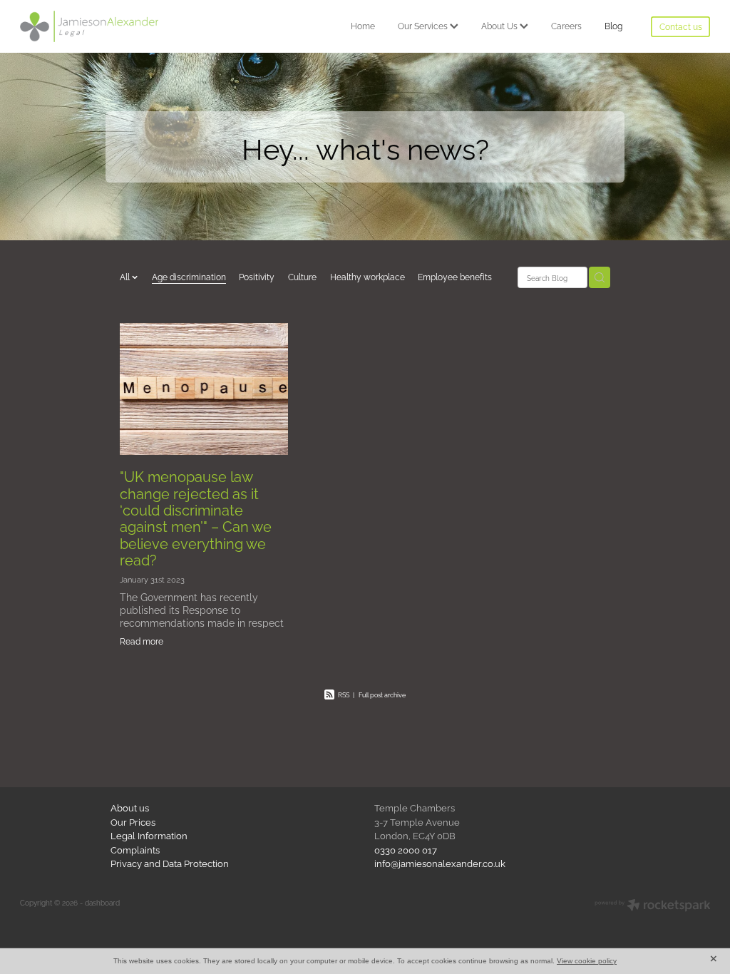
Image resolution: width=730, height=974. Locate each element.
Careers (566, 25)
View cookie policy (587, 961)
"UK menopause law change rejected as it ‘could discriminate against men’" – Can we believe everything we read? (196, 517)
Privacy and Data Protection (169, 862)
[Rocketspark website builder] (653, 905)
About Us (500, 25)
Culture (302, 276)
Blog (613, 25)
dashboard (102, 902)
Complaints (135, 849)
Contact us (680, 26)
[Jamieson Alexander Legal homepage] (89, 26)
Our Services (424, 25)
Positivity (256, 276)
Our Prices (132, 821)
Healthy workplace (367, 276)
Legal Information (148, 835)
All (126, 276)
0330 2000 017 (405, 849)
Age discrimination (189, 276)
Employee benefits (455, 276)
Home (363, 25)
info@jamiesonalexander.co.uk (439, 862)
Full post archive (382, 694)
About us (129, 807)
